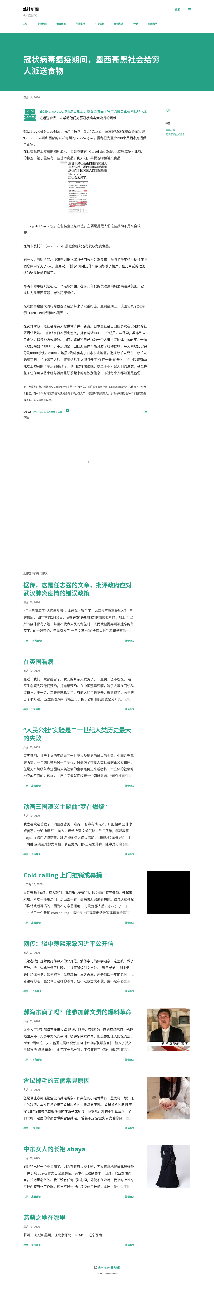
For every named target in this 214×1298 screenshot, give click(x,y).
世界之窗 (170, 129)
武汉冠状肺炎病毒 (175, 134)
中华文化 (99, 23)
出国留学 (152, 23)
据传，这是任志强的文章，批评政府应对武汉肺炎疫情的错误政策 (77, 589)
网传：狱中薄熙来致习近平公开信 (68, 944)
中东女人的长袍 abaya (54, 1149)
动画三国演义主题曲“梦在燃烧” (65, 807)
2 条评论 (35, 709)
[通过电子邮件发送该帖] (67, 411)
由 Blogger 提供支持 (109, 1267)
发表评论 (36, 785)
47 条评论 (36, 640)
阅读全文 (129, 640)
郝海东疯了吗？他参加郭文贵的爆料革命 (77, 1012)
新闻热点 (119, 23)
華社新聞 (31, 9)
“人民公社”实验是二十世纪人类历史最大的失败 (77, 734)
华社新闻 (42, 23)
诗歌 (135, 23)
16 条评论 (36, 991)
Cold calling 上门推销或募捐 (62, 875)
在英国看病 (38, 662)
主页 (25, 23)
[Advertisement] (79, 529)
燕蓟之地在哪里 (44, 1217)
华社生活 (80, 23)
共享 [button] (168, 110)
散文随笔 (61, 23)
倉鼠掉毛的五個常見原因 (56, 1081)
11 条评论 (36, 1059)
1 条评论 (35, 1128)
